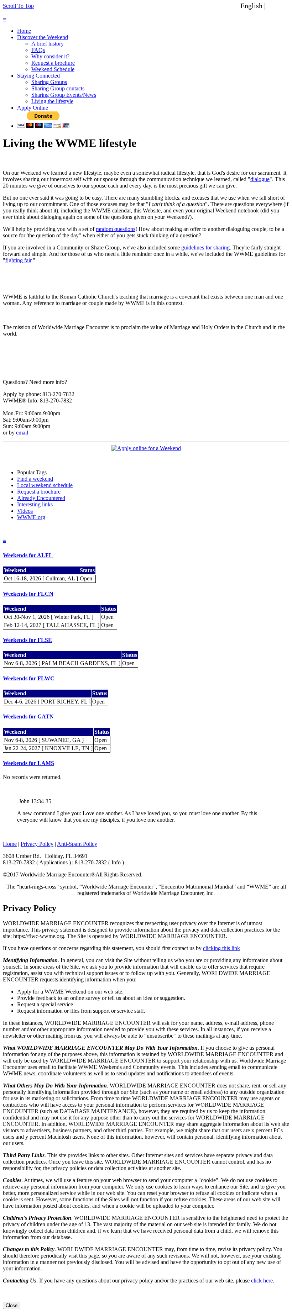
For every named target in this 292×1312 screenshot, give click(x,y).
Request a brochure (53, 63)
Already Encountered (41, 498)
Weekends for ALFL (28, 555)
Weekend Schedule (52, 69)
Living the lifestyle (52, 101)
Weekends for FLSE (27, 640)
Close (11, 1305)
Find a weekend (35, 479)
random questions (115, 229)
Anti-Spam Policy (77, 844)
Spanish (278, 6)
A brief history (47, 44)
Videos (25, 511)
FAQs (38, 50)
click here (262, 1280)
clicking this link (221, 948)
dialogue (260, 179)
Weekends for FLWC (28, 678)
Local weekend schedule (45, 485)
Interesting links (35, 504)
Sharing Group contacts (57, 88)
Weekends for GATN (28, 716)
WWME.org (31, 517)
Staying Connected (38, 76)
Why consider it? (50, 56)
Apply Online (32, 108)
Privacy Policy (37, 844)
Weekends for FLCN (28, 594)
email (22, 433)
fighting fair (18, 260)
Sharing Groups (49, 82)
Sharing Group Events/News (63, 95)
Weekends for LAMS (28, 763)
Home (24, 31)
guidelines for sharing (205, 247)
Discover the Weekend (42, 37)
